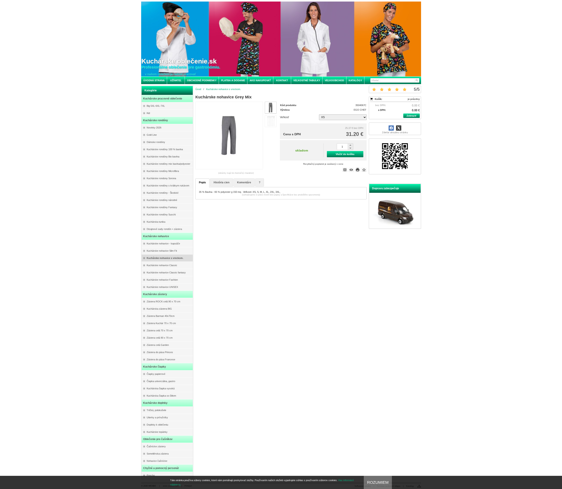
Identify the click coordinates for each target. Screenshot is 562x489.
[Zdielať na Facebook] (391, 128)
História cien (221, 182)
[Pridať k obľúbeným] (364, 170)
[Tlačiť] (357, 170)
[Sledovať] (351, 170)
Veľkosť (284, 117)
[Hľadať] (416, 80)
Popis (202, 182)
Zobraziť (411, 115)
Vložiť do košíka (345, 154)
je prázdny (414, 99)
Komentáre (244, 182)
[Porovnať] (345, 170)
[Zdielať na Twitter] (398, 128)
